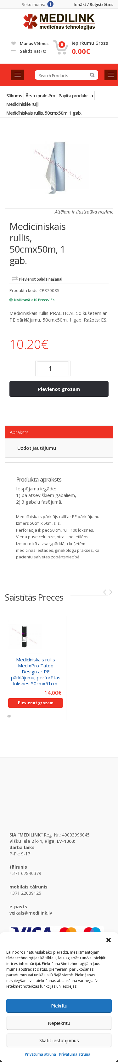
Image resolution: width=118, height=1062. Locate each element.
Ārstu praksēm (40, 95)
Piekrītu (59, 1005)
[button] (108, 940)
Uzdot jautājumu (36, 448)
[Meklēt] (92, 75)
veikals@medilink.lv (30, 913)
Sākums (14, 95)
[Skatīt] (9, 716)
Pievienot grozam (59, 389)
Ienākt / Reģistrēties (93, 4)
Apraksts (19, 432)
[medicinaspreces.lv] (59, 22)
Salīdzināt (32, 51)
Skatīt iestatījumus (59, 1040)
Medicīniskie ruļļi (22, 104)
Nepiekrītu (59, 1023)
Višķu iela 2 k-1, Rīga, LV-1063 (41, 841)
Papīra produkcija (76, 95)
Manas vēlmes (33, 43)
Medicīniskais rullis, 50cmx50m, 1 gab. (43, 113)
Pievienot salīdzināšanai (40, 279)
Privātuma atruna (40, 1054)
